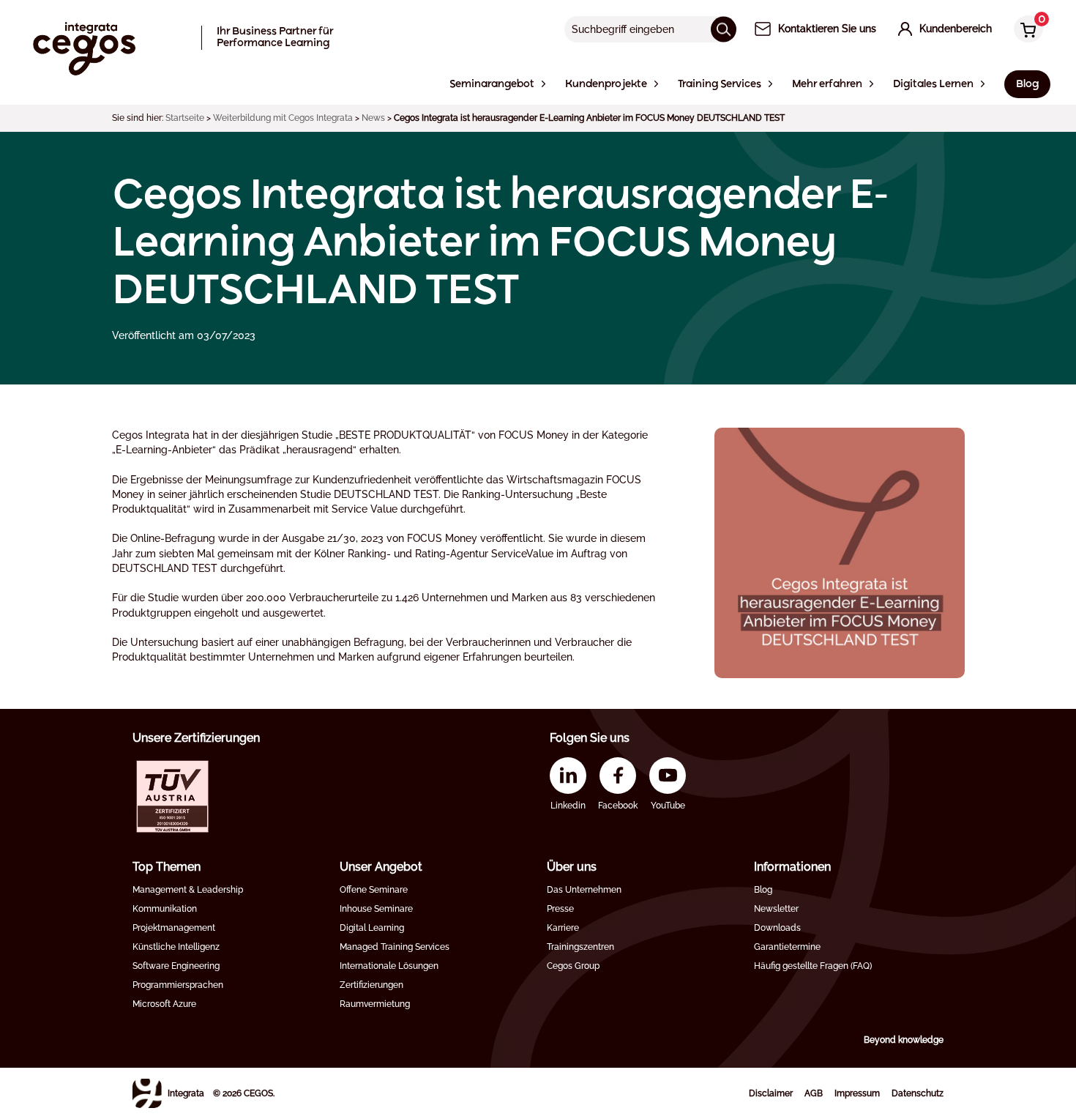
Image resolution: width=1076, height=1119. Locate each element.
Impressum (857, 1093)
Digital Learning (372, 928)
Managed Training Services (394, 947)
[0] (1025, 30)
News (373, 118)
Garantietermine (787, 947)
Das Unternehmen (584, 890)
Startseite (184, 118)
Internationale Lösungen (389, 966)
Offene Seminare (374, 890)
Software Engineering (176, 966)
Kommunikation (164, 909)
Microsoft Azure (164, 1004)
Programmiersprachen (177, 985)
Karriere (563, 928)
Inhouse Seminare (376, 909)
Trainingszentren (580, 947)
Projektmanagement (173, 928)
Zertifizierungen (371, 985)
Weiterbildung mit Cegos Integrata (283, 118)
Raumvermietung (375, 1004)
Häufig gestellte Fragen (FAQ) (813, 966)
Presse (560, 909)
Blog (763, 890)
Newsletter (776, 909)
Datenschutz (918, 1093)
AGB (813, 1093)
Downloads (777, 928)
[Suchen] (723, 29)
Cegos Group (573, 966)
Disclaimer (771, 1093)
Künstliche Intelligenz (176, 947)
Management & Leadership (187, 890)
